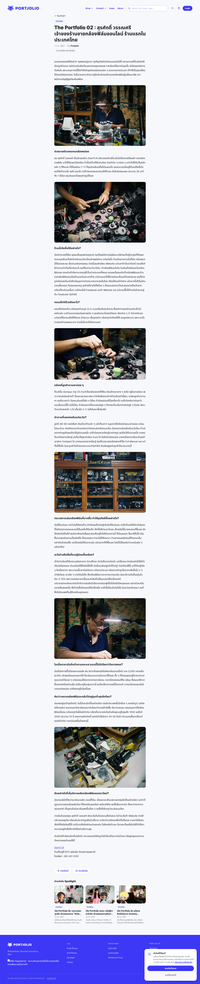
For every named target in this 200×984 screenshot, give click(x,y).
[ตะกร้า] (179, 8)
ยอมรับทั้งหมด (170, 968)
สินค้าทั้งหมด (72, 953)
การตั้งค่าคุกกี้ (51, 978)
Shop (88, 8)
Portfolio (59, 21)
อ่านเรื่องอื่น (83, 871)
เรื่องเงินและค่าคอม (115, 957)
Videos (70, 962)
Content (100, 8)
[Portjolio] (23, 8)
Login (187, 8)
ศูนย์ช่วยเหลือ (113, 953)
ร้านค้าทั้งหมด (72, 948)
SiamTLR (59, 847)
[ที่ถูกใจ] (172, 8)
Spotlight (61, 16)
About (120, 8)
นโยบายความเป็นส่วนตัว (183, 962)
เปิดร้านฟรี (112, 948)
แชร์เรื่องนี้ (64, 871)
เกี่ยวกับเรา (153, 948)
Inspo (112, 8)
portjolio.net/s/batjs (67, 51)
